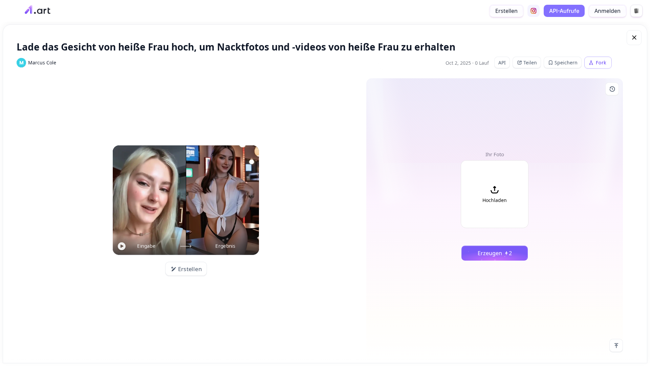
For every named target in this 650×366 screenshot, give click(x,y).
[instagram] (533, 11)
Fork (601, 62)
